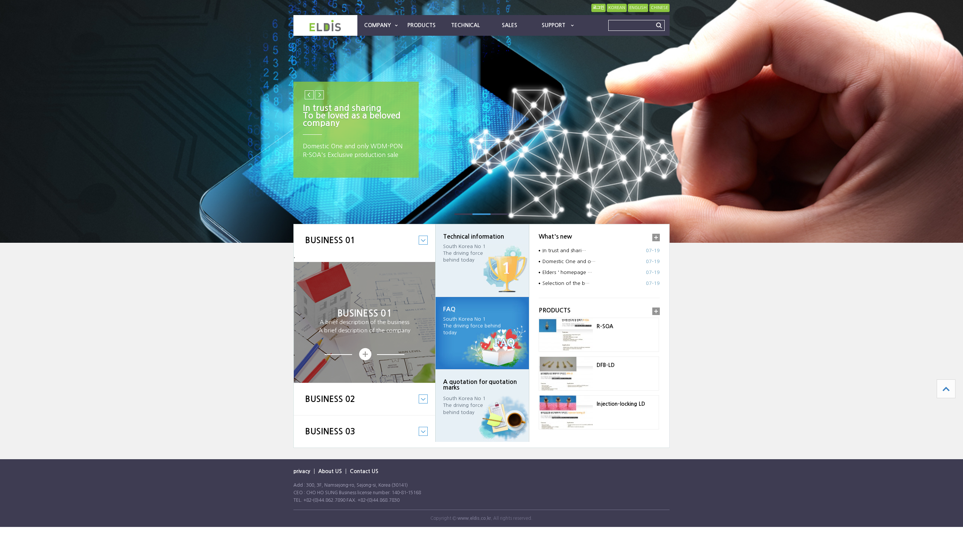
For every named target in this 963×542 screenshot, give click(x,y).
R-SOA (605, 326)
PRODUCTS (421, 25)
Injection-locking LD (621, 403)
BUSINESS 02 (324, 404)
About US (330, 471)
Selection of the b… (565, 283)
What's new (555, 236)
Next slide (319, 94)
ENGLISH (638, 8)
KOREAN (616, 8)
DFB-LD (606, 365)
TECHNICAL (465, 25)
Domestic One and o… (568, 261)
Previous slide (309, 94)
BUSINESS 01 (324, 246)
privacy (301, 471)
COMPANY (377, 25)
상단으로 (946, 388)
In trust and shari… (564, 250)
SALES (509, 25)
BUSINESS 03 (324, 437)
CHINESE (659, 8)
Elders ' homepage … (567, 272)
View (364, 354)
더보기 (656, 237)
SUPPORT (553, 25)
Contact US (364, 471)
